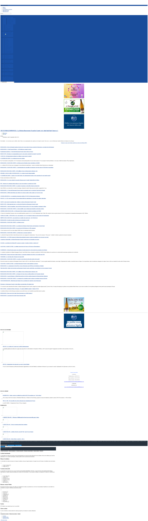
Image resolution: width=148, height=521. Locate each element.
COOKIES (3, 446)
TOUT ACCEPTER (11, 445)
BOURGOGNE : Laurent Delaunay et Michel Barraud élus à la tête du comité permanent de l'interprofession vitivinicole (24, 276)
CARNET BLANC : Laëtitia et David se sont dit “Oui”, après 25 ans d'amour (18, 431)
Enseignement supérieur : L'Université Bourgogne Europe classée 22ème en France (16, 151)
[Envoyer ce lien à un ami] (4, 134)
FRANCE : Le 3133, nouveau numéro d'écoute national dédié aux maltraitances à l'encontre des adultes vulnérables (23, 198)
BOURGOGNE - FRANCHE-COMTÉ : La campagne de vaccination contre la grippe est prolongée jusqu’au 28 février (23, 278)
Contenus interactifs (19, 451)
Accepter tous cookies (4, 513)
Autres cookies (36, 451)
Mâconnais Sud (5, 11)
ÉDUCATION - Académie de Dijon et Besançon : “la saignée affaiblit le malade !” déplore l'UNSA (19, 288)
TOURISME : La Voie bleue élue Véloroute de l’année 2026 (12, 256)
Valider (19, 513)
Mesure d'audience (12, 451)
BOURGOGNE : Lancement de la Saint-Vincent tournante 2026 (13, 295)
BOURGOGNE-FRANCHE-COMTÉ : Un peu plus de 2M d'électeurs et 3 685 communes (18, 228)
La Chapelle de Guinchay (7, 9)
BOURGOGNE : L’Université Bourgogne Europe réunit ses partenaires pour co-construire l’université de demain (22, 190)
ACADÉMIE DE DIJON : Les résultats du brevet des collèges (12, 158)
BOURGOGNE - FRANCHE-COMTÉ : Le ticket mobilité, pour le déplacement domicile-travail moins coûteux (22, 208)
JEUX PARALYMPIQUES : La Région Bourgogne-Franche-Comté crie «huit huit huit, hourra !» (29, 130)
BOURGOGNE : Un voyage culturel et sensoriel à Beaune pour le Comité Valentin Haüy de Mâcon (19, 180)
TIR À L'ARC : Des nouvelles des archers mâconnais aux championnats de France (19, 400)
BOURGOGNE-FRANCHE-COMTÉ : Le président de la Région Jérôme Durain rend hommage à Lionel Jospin (22, 225)
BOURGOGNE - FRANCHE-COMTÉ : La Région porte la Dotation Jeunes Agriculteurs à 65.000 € (20, 162)
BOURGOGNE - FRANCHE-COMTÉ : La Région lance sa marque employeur (16, 232)
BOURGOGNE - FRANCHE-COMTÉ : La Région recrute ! (12, 222)
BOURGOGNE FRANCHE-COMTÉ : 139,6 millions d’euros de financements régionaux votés (18, 171)
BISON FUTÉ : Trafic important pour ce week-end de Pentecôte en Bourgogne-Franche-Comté (19, 204)
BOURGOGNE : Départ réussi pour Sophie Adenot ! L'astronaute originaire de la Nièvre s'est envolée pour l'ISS (22, 254)
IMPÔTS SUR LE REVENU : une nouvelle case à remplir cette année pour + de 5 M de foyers (19, 217)
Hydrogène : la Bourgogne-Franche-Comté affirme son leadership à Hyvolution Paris (17, 284)
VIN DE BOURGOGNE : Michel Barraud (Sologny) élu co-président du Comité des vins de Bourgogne (20, 280)
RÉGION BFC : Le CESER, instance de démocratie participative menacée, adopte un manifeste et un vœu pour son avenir (24, 237)
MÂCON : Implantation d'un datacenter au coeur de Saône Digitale (16, 364)
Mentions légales (6, 518)
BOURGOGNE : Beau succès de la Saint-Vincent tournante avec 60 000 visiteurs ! (16, 293)
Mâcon (4, 7)
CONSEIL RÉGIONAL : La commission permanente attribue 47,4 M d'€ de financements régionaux (20, 196)
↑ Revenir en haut (3, 519)
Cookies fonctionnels (4, 451)
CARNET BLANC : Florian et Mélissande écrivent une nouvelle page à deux (21, 417)
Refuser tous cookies (13, 513)
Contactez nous (5, 516)
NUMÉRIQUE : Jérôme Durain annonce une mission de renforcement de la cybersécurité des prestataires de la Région (23, 249)
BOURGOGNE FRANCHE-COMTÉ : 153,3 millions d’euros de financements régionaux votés (18, 271)
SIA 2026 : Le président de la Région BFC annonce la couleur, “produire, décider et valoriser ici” (19, 242)
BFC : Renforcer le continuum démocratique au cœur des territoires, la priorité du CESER (18, 183)
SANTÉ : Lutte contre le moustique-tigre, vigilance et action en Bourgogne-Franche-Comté (18, 201)
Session (41, 451)
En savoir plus (16, 442)
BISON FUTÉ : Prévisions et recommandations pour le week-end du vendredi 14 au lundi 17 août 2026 (20, 153)
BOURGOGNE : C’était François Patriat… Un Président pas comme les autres (15, 149)
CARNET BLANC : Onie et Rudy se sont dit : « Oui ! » (14, 438)
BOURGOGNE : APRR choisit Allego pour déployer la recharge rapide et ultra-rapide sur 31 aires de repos (21, 192)
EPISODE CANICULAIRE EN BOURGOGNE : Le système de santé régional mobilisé (17, 173)
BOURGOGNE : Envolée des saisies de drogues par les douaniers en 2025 (14, 220)
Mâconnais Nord (6, 10)
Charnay (4, 8)
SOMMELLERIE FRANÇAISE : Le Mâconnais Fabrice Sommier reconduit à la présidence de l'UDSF (20, 211)
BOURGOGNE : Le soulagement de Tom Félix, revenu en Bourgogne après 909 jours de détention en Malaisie (22, 265)
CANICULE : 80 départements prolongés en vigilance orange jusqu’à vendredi (15, 156)
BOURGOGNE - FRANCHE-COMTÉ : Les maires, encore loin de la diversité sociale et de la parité (19, 259)
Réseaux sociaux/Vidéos (28, 451)
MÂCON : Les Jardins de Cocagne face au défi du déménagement (16, 346)
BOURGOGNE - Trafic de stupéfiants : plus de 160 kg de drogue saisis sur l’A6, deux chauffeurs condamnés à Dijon (23, 206)
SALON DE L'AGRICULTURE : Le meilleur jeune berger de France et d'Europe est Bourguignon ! (20, 246)
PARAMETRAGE (4, 445)
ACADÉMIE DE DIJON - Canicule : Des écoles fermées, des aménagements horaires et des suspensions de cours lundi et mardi (25, 175)
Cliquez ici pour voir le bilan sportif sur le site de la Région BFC (74, 142)
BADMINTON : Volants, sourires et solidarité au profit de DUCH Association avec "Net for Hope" (22, 395)
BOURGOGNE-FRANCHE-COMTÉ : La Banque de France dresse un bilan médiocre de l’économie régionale (22, 273)
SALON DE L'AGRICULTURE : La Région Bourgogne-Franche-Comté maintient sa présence (19, 263)
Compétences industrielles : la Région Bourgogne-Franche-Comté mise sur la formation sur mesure (19, 239)
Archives (4, 515)
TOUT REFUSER (18, 445)
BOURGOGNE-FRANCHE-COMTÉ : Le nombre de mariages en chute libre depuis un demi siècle (19, 185)
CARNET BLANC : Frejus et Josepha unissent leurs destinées (15, 424)
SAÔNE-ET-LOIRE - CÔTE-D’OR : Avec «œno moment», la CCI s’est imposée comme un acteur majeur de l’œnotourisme (24, 215)
